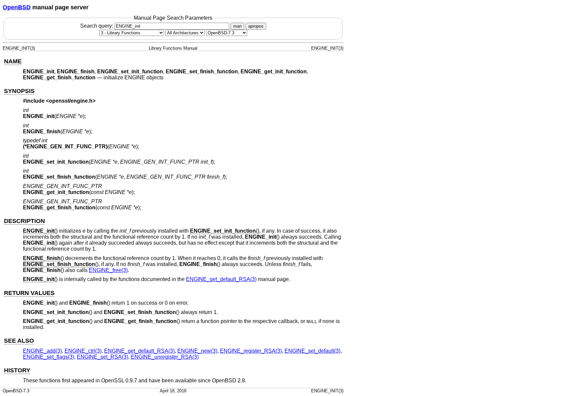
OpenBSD (17, 7)
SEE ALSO (19, 340)
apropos (256, 26)
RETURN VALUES (29, 293)
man (237, 26)
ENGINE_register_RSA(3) (251, 351)
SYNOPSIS (19, 91)
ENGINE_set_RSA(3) (102, 357)
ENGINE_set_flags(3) (48, 357)
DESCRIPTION (24, 221)
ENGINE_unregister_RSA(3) (165, 357)
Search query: (97, 26)
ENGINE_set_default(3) (312, 351)
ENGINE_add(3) (42, 351)
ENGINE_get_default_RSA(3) (221, 279)
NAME (13, 61)
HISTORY (17, 370)
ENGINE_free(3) (108, 270)
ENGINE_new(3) (197, 351)
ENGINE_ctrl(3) (83, 351)
